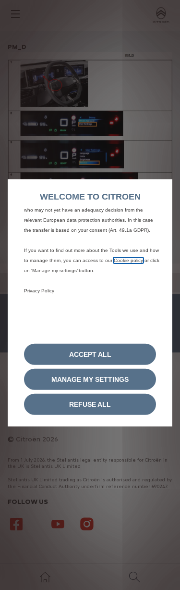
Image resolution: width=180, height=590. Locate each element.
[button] (90, 379)
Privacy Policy (39, 290)
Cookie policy (128, 260)
